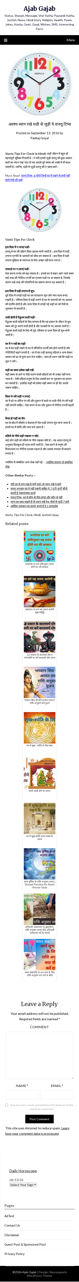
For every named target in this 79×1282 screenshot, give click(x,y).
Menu (71, 40)
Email (57, 1086)
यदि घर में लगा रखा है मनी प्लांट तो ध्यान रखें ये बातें (36, 484)
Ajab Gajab (39, 9)
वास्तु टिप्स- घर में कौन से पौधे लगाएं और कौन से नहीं (36, 497)
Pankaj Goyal (39, 138)
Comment (39, 1027)
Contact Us (12, 1225)
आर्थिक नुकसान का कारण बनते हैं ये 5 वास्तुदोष (34, 506)
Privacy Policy (14, 1254)
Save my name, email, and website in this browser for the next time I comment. (41, 1107)
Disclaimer (11, 1235)
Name (22, 1086)
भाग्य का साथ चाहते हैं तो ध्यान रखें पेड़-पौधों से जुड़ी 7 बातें (40, 501)
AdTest (9, 1216)
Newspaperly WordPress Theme (47, 1273)
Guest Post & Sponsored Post (25, 1244)
